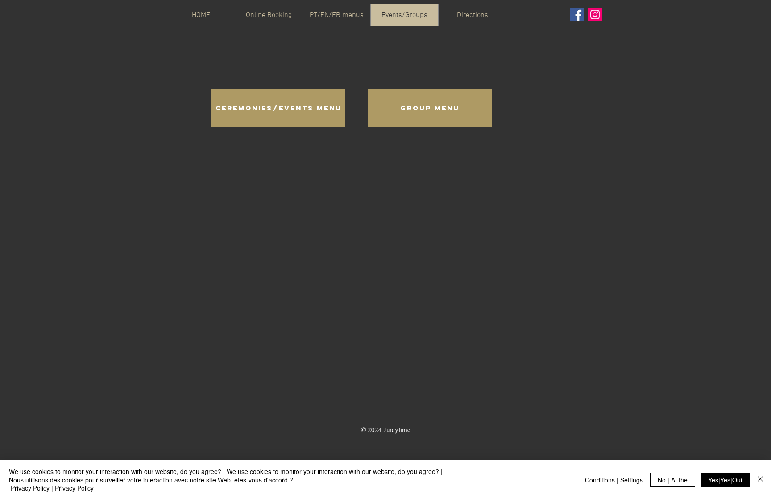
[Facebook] (577, 14)
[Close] (760, 479)
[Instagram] (595, 14)
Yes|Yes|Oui (725, 479)
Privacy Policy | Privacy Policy (52, 487)
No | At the (673, 479)
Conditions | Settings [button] (614, 479)
